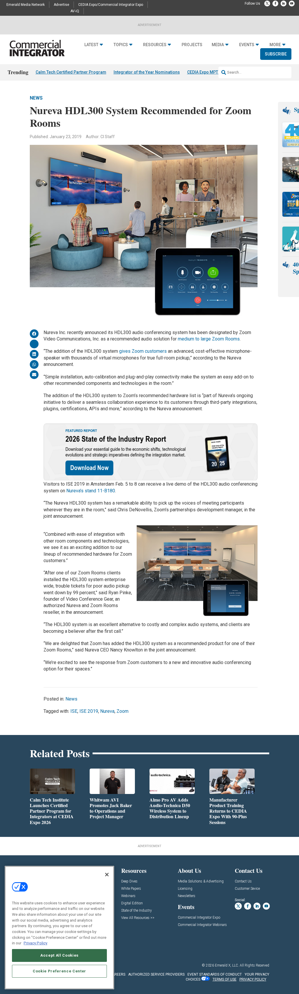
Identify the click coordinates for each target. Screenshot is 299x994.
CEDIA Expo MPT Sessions (212, 72)
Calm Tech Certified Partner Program (71, 72)
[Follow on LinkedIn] (283, 3)
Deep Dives (129, 881)
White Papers (131, 889)
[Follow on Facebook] (275, 3)
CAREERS (117, 974)
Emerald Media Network (25, 4)
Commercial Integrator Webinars (202, 925)
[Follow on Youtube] (292, 3)
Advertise (61, 4)
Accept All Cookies (59, 955)
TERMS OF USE (225, 979)
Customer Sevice (247, 889)
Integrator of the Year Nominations (147, 72)
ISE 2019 (88, 711)
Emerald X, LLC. (227, 965)
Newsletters (186, 896)
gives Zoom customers (143, 351)
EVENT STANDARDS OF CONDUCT (214, 974)
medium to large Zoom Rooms (209, 339)
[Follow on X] (267, 3)
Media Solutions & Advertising (201, 881)
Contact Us (243, 881)
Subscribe (276, 54)
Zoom (122, 711)
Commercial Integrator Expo (199, 918)
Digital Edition (132, 903)
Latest (91, 45)
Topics (121, 45)
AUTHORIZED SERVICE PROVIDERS (156, 974)
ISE (73, 711)
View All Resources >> (137, 918)
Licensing (185, 889)
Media (218, 45)
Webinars (128, 896)
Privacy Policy (35, 943)
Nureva (107, 711)
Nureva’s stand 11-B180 (90, 490)
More (275, 45)
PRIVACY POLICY (252, 979)
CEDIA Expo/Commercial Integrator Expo (110, 4)
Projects (192, 45)
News (36, 98)
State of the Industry (136, 911)
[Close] (106, 874)
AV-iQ (74, 11)
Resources (154, 45)
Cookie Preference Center (59, 971)
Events (246, 45)
